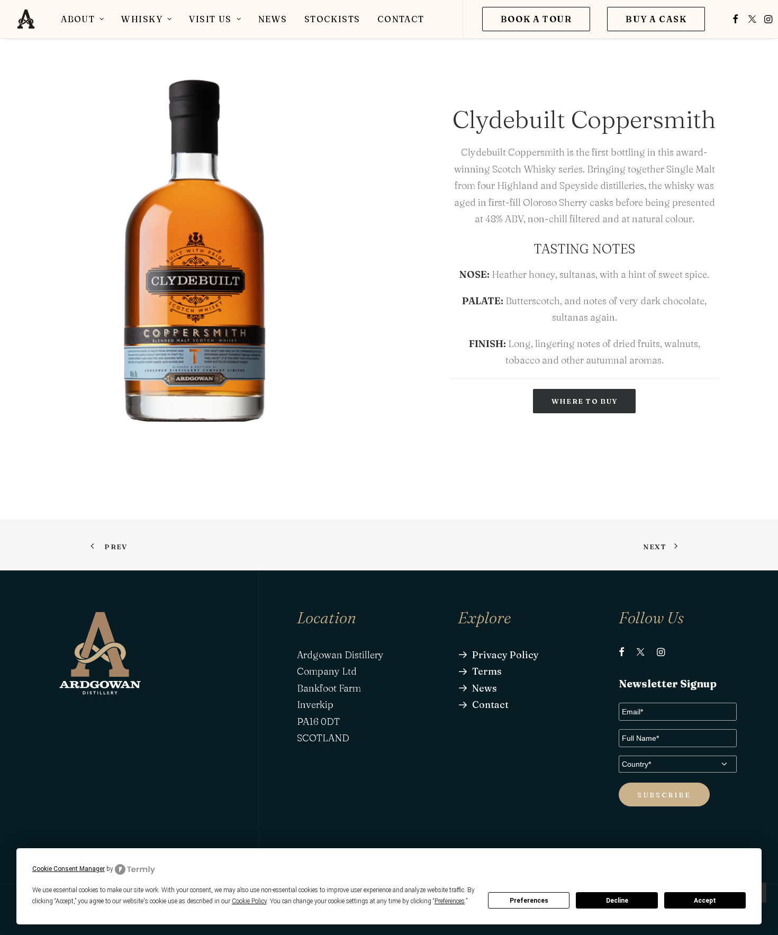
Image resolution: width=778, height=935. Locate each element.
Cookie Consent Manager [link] (68, 869)
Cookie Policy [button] (249, 901)
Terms (487, 671)
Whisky (141, 19)
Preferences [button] (450, 901)
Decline (617, 900)
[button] (735, 19)
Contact (400, 19)
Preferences (529, 900)
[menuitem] (82, 19)
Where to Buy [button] (584, 401)
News (272, 19)
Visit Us (210, 19)
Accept (705, 900)
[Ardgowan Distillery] (25, 19)
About (78, 19)
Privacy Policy (505, 655)
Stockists (332, 19)
